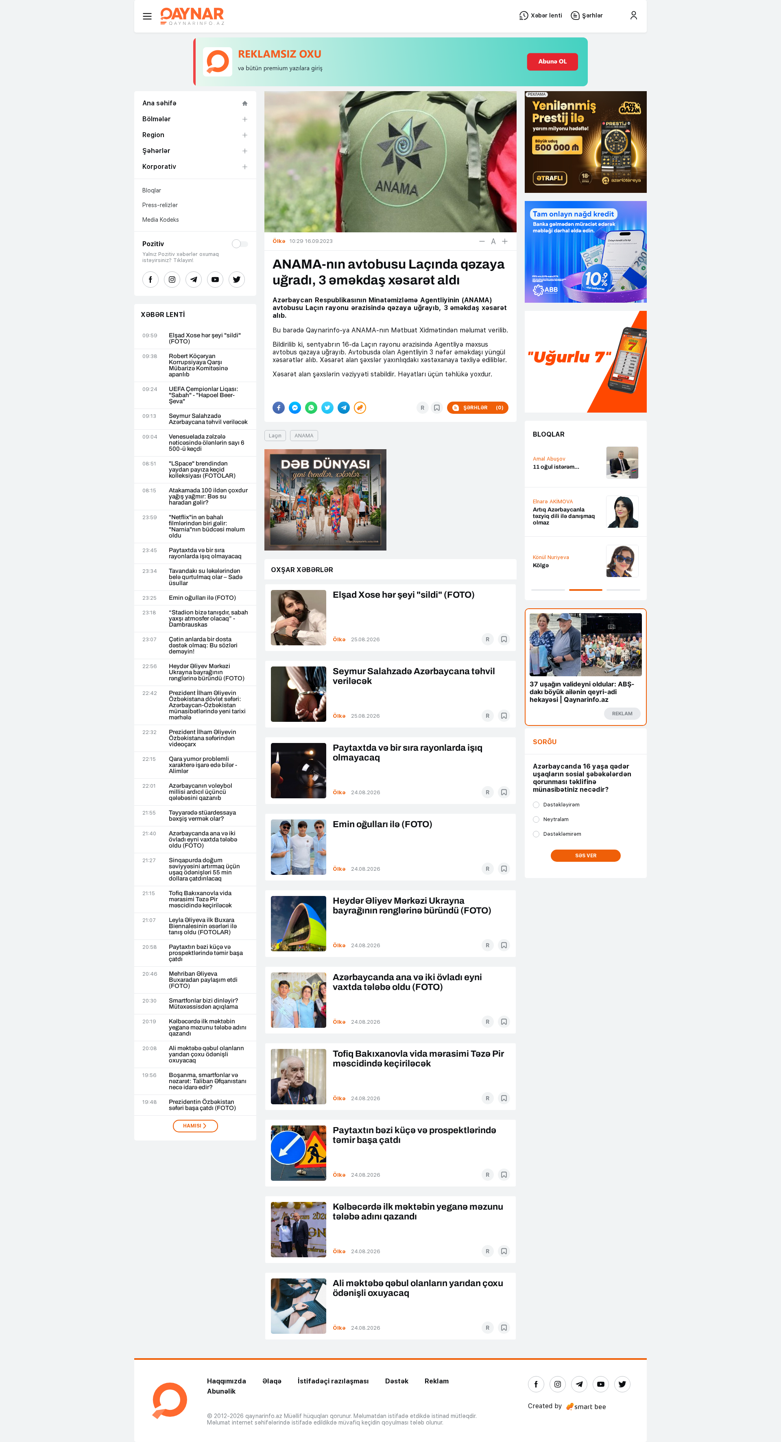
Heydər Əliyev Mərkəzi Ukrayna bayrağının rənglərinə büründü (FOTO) (206, 672)
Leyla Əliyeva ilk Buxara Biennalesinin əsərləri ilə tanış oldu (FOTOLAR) (203, 926)
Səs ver (586, 856)
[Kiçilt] (482, 241)
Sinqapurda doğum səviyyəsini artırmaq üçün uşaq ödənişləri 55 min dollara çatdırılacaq (204, 869)
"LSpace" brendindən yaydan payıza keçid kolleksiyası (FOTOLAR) (202, 470)
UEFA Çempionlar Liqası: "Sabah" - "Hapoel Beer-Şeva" (203, 395)
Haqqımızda (226, 1381)
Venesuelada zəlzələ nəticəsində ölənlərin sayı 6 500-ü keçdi (206, 443)
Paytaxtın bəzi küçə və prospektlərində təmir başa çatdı (206, 953)
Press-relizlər (160, 205)
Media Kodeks (160, 219)
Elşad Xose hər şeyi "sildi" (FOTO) (205, 338)
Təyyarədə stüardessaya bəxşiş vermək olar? (202, 816)
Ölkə (339, 639)
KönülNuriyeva (551, 557)
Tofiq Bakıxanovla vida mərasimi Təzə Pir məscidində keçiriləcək (200, 899)
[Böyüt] (504, 241)
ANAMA (304, 436)
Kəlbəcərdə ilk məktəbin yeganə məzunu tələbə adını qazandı (208, 1027)
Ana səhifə (159, 103)
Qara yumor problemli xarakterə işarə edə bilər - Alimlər (203, 765)
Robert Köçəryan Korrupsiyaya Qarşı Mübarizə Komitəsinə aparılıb (198, 365)
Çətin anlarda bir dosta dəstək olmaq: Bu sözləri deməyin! (203, 645)
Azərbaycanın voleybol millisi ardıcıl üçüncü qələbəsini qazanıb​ (200, 792)
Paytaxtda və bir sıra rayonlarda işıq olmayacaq (205, 553)
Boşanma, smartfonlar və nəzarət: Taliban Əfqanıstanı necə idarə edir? (208, 1081)
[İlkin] (493, 241)
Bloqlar (151, 190)
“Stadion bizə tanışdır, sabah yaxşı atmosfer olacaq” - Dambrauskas (208, 619)
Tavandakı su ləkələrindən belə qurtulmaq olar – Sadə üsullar (205, 577)
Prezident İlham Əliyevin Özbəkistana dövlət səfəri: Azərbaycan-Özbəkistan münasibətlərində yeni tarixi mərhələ (207, 705)
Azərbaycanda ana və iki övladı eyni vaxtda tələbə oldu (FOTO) (203, 839)
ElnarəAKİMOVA (553, 501)
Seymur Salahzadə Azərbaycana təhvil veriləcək (208, 419)
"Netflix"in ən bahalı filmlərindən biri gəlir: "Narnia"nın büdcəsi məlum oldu (207, 526)
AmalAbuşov (549, 459)
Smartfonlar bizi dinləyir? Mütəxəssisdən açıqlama (203, 1004)
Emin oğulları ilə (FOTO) (202, 598)
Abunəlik (221, 1391)
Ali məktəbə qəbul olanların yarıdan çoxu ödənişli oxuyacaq (206, 1054)
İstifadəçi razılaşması (333, 1381)
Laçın (275, 436)
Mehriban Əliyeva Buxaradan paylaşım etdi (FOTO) (203, 980)
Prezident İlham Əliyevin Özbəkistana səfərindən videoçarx (202, 738)
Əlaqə (271, 1381)
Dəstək (396, 1381)
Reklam (437, 1381)
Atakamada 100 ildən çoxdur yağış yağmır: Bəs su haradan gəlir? (208, 496)
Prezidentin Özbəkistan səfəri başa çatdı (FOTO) (202, 1105)
